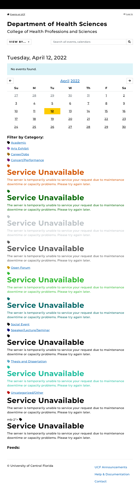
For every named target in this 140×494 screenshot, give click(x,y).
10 (16, 111)
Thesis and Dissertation (29, 361)
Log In (129, 14)
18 (34, 119)
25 (34, 127)
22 (106, 119)
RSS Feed (37, 447)
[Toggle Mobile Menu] (132, 4)
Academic (18, 142)
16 (123, 111)
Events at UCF (17, 14)
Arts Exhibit (20, 148)
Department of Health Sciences (57, 23)
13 (70, 111)
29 (52, 95)
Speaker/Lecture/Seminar (30, 330)
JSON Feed (49, 447)
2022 (75, 81)
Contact (101, 481)
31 (88, 95)
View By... (18, 41)
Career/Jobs (20, 154)
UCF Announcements (111, 467)
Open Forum (20, 267)
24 (16, 127)
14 (88, 111)
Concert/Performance (27, 160)
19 (52, 119)
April (64, 81)
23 (124, 119)
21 (88, 119)
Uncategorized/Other (27, 392)
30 (70, 95)
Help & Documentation (112, 474)
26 (52, 127)
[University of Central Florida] (31, 4)
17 (16, 119)
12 (52, 111)
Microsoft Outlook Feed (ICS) (31, 447)
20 (70, 119)
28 (34, 95)
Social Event (20, 324)
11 (34, 111)
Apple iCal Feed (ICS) (24, 447)
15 (106, 111)
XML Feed (43, 447)
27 (16, 95)
